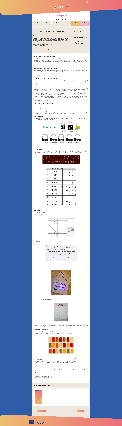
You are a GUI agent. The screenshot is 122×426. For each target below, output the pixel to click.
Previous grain (41, 411)
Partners (64, 2)
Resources (39, 2)
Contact (76, 2)
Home (26, 2)
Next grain (80, 411)
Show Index (61, 27)
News (51, 2)
